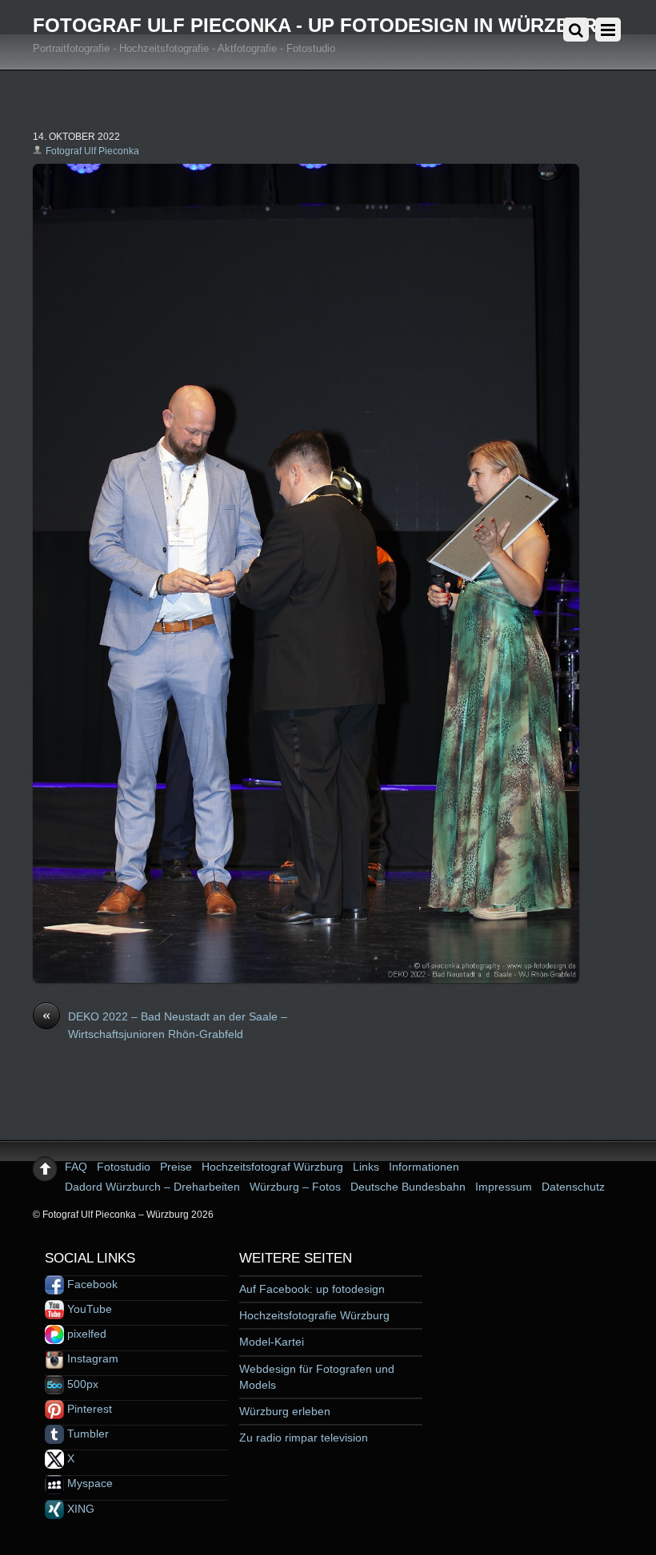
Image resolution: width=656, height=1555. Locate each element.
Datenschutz (573, 1186)
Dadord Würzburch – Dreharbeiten (152, 1186)
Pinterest (88, 1408)
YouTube (88, 1308)
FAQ (76, 1166)
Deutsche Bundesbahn (408, 1186)
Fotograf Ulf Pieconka (92, 151)
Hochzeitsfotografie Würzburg (314, 1315)
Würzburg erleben (284, 1411)
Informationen (424, 1166)
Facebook (91, 1284)
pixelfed (85, 1333)
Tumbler (86, 1433)
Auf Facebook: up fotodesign (312, 1289)
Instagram (91, 1358)
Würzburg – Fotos (295, 1186)
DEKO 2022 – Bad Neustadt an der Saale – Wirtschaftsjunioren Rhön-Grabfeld (164, 1024)
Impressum (503, 1186)
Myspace (88, 1483)
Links (366, 1166)
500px (81, 1384)
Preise (176, 1166)
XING (79, 1508)
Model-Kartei (271, 1341)
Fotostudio (123, 1166)
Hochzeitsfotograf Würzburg (272, 1166)
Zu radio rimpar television (303, 1437)
